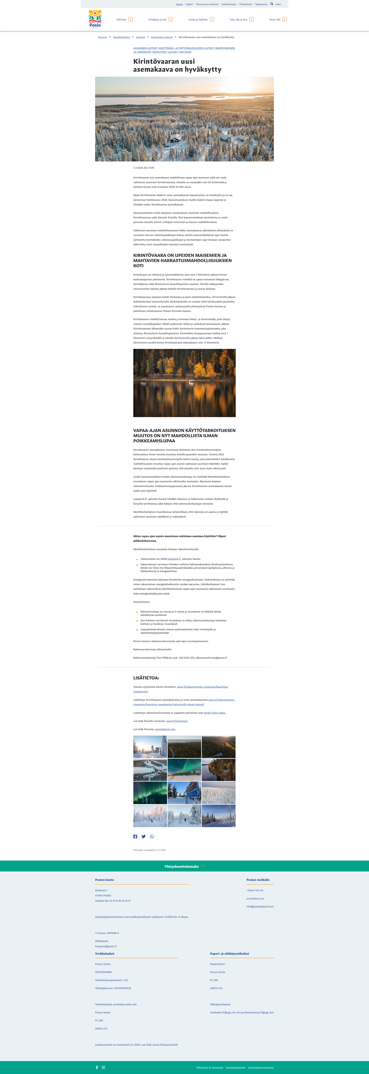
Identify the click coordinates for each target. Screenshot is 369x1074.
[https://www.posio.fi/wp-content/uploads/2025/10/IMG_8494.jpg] (184, 793)
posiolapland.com (165, 729)
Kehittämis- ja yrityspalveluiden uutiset (186, 48)
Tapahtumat (261, 3)
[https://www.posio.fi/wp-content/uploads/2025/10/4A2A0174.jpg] (150, 747)
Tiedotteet (159, 51)
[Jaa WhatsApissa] (152, 836)
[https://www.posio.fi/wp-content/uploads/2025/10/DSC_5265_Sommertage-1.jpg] (184, 770)
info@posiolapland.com (260, 906)
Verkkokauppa (228, 3)
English (189, 3)
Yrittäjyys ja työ (157, 19)
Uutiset (173, 51)
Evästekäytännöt (235, 1067)
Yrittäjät (185, 51)
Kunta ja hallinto (198, 19)
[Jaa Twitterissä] (143, 836)
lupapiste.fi (174, 558)
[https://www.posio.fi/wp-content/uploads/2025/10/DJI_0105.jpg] (150, 770)
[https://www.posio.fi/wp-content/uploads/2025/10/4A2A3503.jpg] (219, 816)
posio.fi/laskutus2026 (165, 1044)
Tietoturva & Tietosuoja (209, 1067)
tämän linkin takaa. (215, 712)
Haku (278, 3)
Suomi (179, 3)
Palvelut (121, 19)
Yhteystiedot (245, 3)
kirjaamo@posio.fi (106, 946)
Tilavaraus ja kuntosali (207, 3)
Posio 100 (274, 19)
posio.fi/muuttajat (177, 720)
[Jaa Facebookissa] (135, 836)
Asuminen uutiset (145, 48)
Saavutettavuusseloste (261, 1067)
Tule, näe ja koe (238, 19)
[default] (184, 747)
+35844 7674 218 (254, 890)
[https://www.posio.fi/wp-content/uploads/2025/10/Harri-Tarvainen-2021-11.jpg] (219, 770)
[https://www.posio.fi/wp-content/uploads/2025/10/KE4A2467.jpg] (184, 816)
